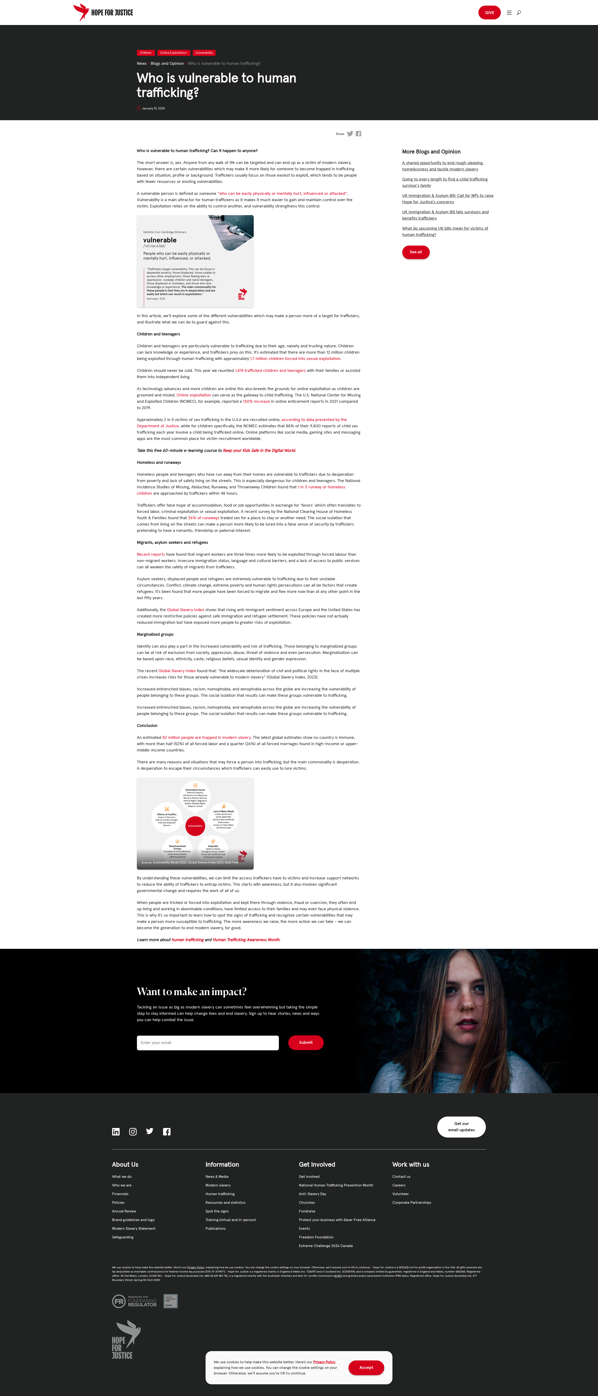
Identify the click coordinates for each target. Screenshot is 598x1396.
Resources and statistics (226, 1202)
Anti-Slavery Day (312, 1194)
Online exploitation (194, 395)
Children (146, 52)
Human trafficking (220, 1194)
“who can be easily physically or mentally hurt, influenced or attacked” (282, 194)
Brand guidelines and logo (133, 1220)
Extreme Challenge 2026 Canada (326, 1246)
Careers (399, 1185)
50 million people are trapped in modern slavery (206, 738)
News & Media (217, 1176)
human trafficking (188, 940)
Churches (307, 1202)
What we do (122, 1176)
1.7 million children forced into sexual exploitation (295, 359)
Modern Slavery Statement (134, 1228)
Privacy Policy (324, 1362)
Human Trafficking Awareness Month (246, 940)
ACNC (338, 1276)
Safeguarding (122, 1237)
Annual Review (124, 1211)
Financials (120, 1194)
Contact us (401, 1176)
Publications (216, 1228)
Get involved (309, 1176)
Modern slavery (218, 1185)
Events (304, 1228)
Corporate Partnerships (411, 1202)
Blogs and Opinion (167, 64)
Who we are (122, 1185)
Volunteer (400, 1194)
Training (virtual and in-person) (231, 1220)
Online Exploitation (174, 52)
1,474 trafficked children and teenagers (270, 371)
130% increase (256, 401)
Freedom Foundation (316, 1237)
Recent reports (151, 554)
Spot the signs (217, 1211)
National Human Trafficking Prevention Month (336, 1185)
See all (416, 252)
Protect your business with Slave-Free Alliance (337, 1220)
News (142, 64)
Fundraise (307, 1211)
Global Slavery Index (185, 610)
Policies (118, 1202)
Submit (306, 1043)
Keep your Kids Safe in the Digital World (259, 451)
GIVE (489, 13)
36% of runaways (203, 518)
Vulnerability (204, 52)
